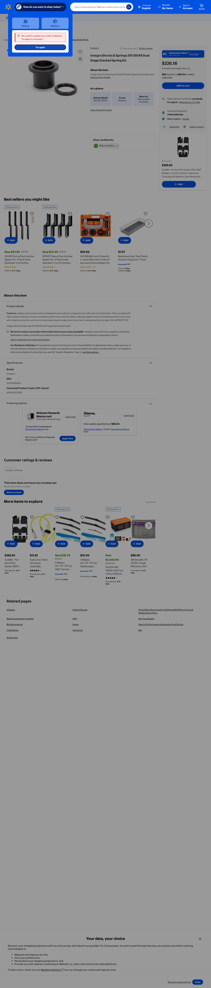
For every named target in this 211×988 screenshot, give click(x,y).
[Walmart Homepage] (8, 7)
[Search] (129, 7)
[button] (166, 7)
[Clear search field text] (121, 7)
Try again (40, 47)
